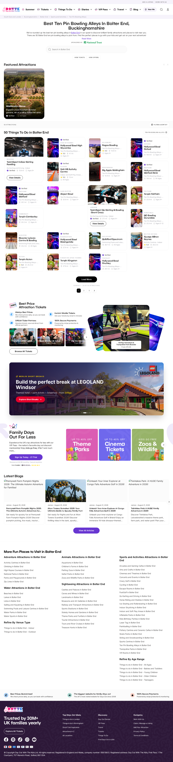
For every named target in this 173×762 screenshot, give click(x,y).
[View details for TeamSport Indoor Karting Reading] (24, 159)
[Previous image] (8, 147)
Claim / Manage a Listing (143, 723)
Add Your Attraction (141, 727)
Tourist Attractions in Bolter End (75, 620)
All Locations (67, 735)
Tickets (45, 9)
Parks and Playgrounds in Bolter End (20, 578)
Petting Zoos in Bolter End (73, 570)
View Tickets (79, 57)
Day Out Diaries (104, 719)
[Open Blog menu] (140, 9)
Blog (135, 9)
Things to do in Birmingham (73, 723)
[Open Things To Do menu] (74, 9)
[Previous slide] (164, 64)
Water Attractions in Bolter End (22, 587)
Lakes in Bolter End (12, 597)
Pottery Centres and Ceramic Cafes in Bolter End (140, 630)
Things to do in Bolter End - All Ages (135, 665)
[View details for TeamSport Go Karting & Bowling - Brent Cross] (107, 206)
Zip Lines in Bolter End (14, 581)
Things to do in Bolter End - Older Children (138, 676)
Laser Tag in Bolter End (129, 622)
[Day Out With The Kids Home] (11, 9)
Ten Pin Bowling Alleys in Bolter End (135, 645)
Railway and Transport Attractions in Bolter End (82, 605)
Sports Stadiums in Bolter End (75, 608)
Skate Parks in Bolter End (130, 634)
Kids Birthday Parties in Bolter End (134, 619)
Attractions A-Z (68, 731)
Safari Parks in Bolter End (73, 574)
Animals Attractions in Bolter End (81, 557)
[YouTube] (34, 740)
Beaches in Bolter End (13, 593)
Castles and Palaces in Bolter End (76, 589)
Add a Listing (147, 2)
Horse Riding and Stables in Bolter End (136, 600)
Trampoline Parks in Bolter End (132, 649)
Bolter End (44, 17)
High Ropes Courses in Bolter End (18, 570)
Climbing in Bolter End (13, 566)
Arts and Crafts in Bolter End (132, 569)
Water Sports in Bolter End (15, 616)
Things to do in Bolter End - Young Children (138, 672)
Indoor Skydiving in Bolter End (132, 607)
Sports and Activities (58, 17)
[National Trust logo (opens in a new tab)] (93, 42)
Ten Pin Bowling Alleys (77, 17)
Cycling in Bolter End (128, 585)
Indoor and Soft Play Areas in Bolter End (137, 611)
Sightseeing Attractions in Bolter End (83, 584)
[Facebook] (6, 740)
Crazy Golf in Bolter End (129, 581)
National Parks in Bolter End (16, 574)
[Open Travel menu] (126, 9)
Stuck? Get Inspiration (71, 727)
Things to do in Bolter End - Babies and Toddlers (140, 668)
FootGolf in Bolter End (128, 592)
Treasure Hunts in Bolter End (74, 627)
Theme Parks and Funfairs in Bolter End (79, 616)
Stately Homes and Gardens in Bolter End (80, 612)
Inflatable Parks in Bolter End (132, 615)
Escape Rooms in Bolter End (131, 588)
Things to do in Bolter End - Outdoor (20, 632)
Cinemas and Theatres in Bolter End (135, 573)
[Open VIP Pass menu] (110, 9)
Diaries (85, 9)
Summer (30, 9)
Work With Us (161, 2)
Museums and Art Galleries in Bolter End (79, 601)
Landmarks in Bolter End (72, 597)
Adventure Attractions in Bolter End (25, 557)
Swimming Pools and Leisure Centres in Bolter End (26, 608)
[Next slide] (167, 64)
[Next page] (94, 291)
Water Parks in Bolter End (15, 612)
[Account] (168, 9)
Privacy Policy (139, 731)
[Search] (161, 9)
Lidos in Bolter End (12, 601)
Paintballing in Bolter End (130, 626)
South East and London (12, 17)
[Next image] (40, 147)
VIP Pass (103, 9)
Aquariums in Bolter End (72, 562)
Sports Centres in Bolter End (131, 641)
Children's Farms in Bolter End (75, 566)
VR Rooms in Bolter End (129, 653)
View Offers (94, 57)
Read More (86, 38)
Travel (120, 9)
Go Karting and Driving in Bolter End (135, 596)
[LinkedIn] (13, 740)
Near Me (151, 9)
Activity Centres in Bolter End (17, 562)
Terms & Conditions (141, 735)
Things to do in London (71, 719)
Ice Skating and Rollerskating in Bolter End (138, 604)
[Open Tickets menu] (51, 9)
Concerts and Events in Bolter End (134, 577)
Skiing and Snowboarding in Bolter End (136, 638)
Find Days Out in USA (106, 740)
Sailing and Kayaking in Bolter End (19, 605)
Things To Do (65, 9)
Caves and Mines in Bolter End (75, 593)
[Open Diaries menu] (91, 9)
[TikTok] (20, 740)
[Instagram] (27, 740)
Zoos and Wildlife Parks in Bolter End (78, 578)
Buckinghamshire (30, 17)
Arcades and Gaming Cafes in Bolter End (137, 566)
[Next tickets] (86, 337)
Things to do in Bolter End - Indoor (19, 628)
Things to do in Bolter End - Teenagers (136, 680)
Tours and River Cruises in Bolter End (78, 624)
